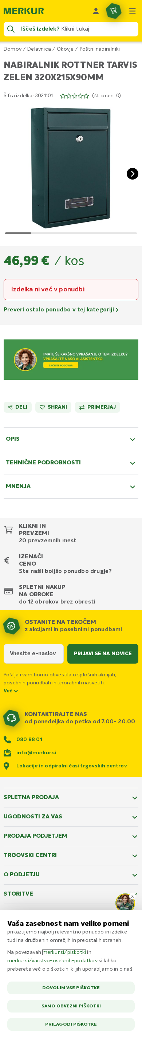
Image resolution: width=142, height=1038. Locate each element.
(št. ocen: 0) (106, 95)
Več (9, 690)
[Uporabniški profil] (96, 11)
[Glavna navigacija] (132, 11)
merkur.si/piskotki (64, 952)
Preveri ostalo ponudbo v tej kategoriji (59, 310)
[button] (71, 168)
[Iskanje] (11, 29)
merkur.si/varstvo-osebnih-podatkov (52, 960)
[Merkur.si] (24, 11)
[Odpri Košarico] (113, 11)
